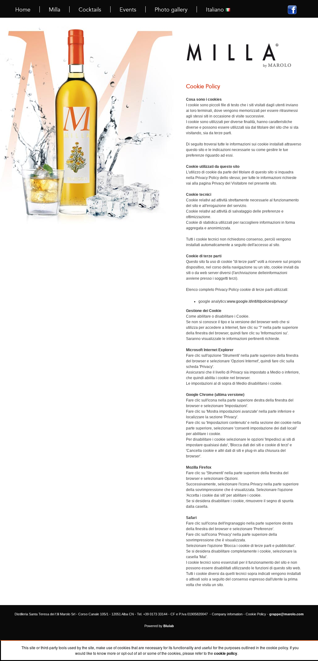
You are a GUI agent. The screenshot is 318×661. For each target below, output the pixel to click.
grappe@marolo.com (286, 614)
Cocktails (90, 9)
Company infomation (227, 614)
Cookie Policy (256, 614)
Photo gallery (171, 9)
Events (128, 9)
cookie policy (225, 653)
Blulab (168, 626)
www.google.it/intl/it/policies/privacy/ (257, 301)
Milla (54, 9)
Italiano (215, 9)
